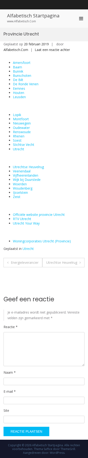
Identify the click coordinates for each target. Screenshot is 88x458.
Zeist (16, 196)
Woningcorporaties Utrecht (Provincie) (42, 241)
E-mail (10, 391)
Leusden (19, 97)
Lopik (17, 115)
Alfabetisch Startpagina (33, 15)
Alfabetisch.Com (16, 49)
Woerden (20, 184)
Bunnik (18, 71)
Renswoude (22, 132)
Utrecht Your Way (26, 223)
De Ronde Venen (25, 84)
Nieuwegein (22, 123)
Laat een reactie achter (52, 49)
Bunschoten (22, 75)
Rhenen (18, 136)
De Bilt (18, 80)
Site (6, 410)
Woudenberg (22, 188)
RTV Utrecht (22, 219)
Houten (18, 92)
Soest (17, 140)
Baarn (17, 67)
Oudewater (21, 127)
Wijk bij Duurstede (27, 179)
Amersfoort (22, 62)
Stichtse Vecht (23, 144)
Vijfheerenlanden (25, 175)
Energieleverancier (24, 262)
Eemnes (19, 88)
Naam (10, 372)
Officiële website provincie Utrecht (39, 214)
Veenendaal (22, 171)
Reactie (11, 327)
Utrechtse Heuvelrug (28, 167)
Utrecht (18, 149)
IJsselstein (20, 192)
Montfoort (21, 119)
